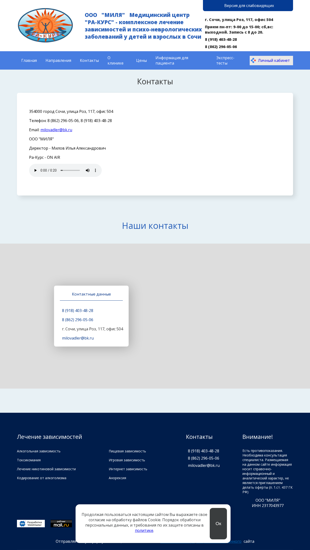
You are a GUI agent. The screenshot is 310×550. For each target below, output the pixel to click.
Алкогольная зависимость (39, 451)
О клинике (116, 60)
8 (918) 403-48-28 (221, 39)
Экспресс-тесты (225, 60)
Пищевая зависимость (127, 451)
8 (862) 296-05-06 (221, 46)
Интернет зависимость (128, 469)
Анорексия (117, 478)
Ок (218, 523)
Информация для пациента (171, 60)
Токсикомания (29, 460)
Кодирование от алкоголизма (41, 478)
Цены (141, 60)
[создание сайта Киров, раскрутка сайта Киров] (31, 524)
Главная (29, 60)
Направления (58, 60)
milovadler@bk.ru (56, 129)
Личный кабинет (274, 60)
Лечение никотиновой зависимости (46, 469)
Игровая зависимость (127, 460)
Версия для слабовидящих (249, 5)
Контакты (89, 60)
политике (144, 530)
